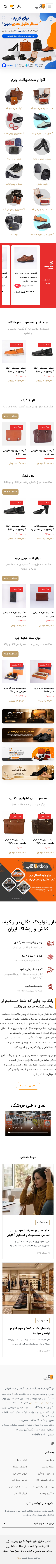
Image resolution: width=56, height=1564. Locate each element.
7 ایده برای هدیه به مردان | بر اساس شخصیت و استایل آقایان (28, 1232)
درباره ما (50, 1460)
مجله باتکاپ (42, 1222)
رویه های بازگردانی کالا (43, 1486)
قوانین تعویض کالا (45, 1480)
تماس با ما (22, 1460)
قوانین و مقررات (19, 1480)
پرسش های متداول (18, 1486)
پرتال (18, 1558)
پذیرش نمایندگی (46, 1473)
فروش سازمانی (20, 1473)
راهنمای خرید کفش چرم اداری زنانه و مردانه (30, 1330)
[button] (19, 7)
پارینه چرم (35, 1402)
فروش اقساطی (20, 1493)
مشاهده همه (46, 281)
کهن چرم (45, 1402)
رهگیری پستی (47, 1493)
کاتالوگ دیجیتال (19, 1466)
